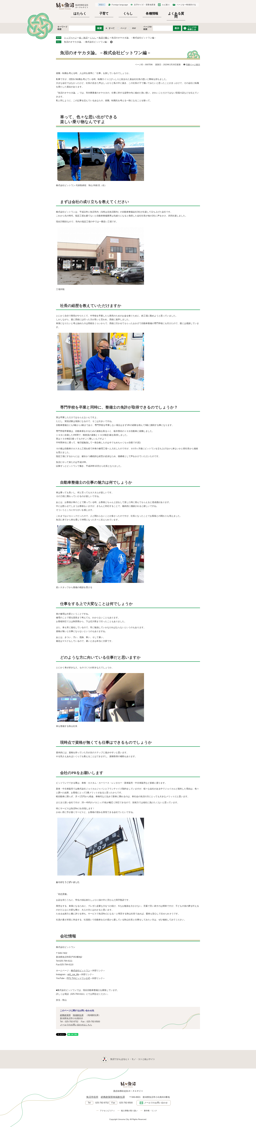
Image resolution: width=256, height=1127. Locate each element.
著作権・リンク (150, 1111)
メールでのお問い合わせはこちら (76, 1025)
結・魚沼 (83, 38)
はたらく (79, 13)
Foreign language (120, 5)
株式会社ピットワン (80, 970)
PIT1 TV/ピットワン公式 (78, 978)
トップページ (70, 38)
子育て (104, 13)
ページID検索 (147, 28)
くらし (128, 13)
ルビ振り (166, 5)
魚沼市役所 (92, 1097)
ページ (123, 28)
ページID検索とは (192, 28)
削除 (111, 42)
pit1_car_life (73, 974)
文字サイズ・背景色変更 (144, 5)
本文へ (101, 5)
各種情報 (152, 13)
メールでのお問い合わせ (156, 1103)
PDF (134, 28)
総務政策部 (65, 1015)
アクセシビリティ (107, 1111)
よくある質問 (176, 15)
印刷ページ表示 (193, 65)
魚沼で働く (104, 38)
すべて (112, 28)
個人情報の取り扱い (129, 1111)
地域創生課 (78, 1015)
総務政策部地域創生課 (113, 1097)
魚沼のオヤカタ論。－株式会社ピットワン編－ (86, 42)
